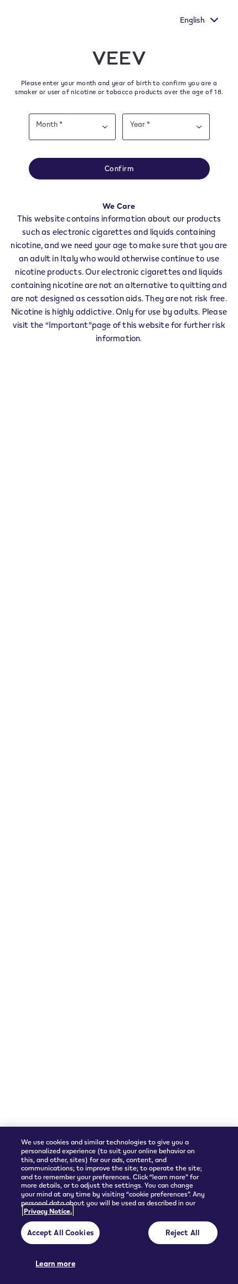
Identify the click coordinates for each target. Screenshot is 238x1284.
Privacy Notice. (48, 1211)
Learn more (55, 1263)
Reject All (182, 1232)
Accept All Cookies (60, 1232)
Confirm (119, 168)
